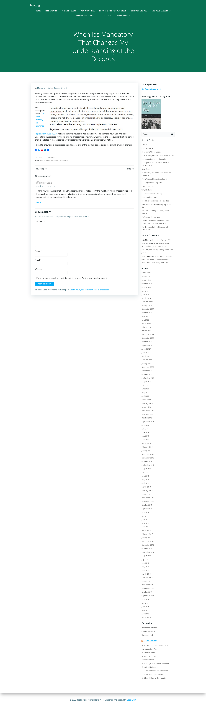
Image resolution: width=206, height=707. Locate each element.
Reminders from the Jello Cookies (154, 159)
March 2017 (146, 530)
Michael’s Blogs (69, 11)
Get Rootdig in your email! (152, 89)
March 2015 (146, 617)
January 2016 (147, 581)
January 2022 (147, 331)
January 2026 (147, 276)
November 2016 (148, 545)
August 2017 (146, 512)
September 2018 (148, 465)
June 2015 (145, 606)
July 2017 (145, 516)
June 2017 (145, 519)
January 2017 (147, 537)
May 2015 (145, 610)
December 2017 (148, 498)
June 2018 (145, 476)
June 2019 (145, 432)
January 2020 (147, 407)
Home (38, 11)
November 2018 (148, 458)
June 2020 (145, 389)
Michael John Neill (44, 88)
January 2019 (147, 450)
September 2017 (148, 508)
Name (38, 251)
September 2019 (148, 421)
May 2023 (145, 316)
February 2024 (147, 302)
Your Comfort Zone (149, 197)
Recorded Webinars (85, 16)
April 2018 (145, 483)
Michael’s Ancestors (161, 11)
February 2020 (147, 403)
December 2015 (148, 585)
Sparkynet (131, 700)
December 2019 (148, 411)
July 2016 (145, 559)
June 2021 (145, 352)
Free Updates (51, 11)
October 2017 (147, 505)
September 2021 (148, 345)
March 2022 (146, 323)
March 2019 (146, 443)
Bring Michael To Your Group (112, 11)
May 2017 (145, 523)
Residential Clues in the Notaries (154, 678)
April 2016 (145, 570)
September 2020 (148, 378)
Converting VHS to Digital (151, 152)
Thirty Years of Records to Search (154, 179)
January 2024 (147, 305)
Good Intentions (148, 660)
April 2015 (145, 614)
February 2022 (147, 327)
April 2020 (145, 396)
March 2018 (146, 487)
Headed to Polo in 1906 (161, 240)
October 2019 (147, 418)
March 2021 (146, 356)
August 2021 (146, 349)
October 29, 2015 (60, 88)
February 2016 (147, 577)
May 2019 (145, 436)
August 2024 (146, 287)
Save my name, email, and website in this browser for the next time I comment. (72, 278)
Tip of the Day (150, 640)
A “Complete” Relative (163, 256)
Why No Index (147, 190)
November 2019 (148, 414)
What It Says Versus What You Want (155, 663)
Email (38, 260)
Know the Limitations (150, 667)
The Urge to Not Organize (152, 183)
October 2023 (147, 312)
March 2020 (146, 400)
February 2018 (147, 490)
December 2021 (148, 334)
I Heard (144, 144)
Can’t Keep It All (148, 148)
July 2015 (145, 603)
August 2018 (146, 469)
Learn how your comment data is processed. (89, 289)
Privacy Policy (123, 16)
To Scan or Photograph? (151, 217)
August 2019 (146, 425)
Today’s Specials (148, 186)
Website (38, 269)
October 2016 (147, 548)
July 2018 (145, 472)
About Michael (88, 11)
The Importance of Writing (152, 193)
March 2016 (146, 574)
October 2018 (147, 461)
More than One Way (149, 649)
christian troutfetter (149, 628)
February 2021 (147, 360)
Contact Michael (139, 11)
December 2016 (148, 541)
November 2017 (148, 501)
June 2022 (145, 320)
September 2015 (148, 596)
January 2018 (147, 494)
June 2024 (145, 294)
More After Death (148, 652)
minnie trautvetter (148, 631)
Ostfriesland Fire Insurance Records (54, 160)
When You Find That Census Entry (155, 645)
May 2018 (145, 479)
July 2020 (145, 385)
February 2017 (147, 534)
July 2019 (145, 429)
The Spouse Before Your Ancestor (155, 671)
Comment (40, 221)
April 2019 (145, 440)
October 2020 (147, 374)
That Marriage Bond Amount (153, 674)
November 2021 (148, 338)
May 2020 (145, 392)
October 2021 (147, 341)
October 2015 (147, 592)
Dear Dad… (146, 169)
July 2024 (145, 291)
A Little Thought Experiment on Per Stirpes (158, 155)
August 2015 (146, 599)
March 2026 (146, 273)
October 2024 (147, 283)
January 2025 (147, 280)
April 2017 (145, 527)
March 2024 (146, 298)
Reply (38, 202)
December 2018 (148, 454)
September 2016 (148, 552)
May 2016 (145, 566)
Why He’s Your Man (149, 656)
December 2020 (148, 367)
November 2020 (148, 371)
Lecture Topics (105, 16)
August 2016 (146, 556)
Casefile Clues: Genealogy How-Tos (155, 201)
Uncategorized (50, 157)
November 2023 (148, 309)
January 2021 (147, 363)
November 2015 (148, 588)
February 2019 (147, 447)
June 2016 (145, 563)
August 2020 (146, 381)
